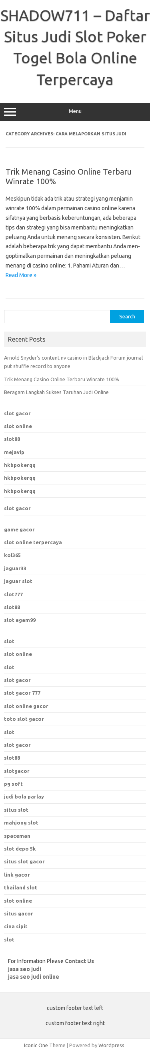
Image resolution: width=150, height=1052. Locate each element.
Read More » (21, 275)
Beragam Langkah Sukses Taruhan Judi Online (56, 392)
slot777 (13, 594)
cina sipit (16, 926)
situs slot (16, 810)
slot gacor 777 (22, 693)
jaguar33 (15, 568)
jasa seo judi (24, 969)
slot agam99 (20, 620)
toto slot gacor (24, 719)
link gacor (17, 874)
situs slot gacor (24, 861)
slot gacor (17, 413)
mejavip (14, 452)
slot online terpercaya (33, 542)
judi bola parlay (24, 796)
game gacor (19, 529)
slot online (18, 426)
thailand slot (20, 887)
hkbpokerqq (20, 465)
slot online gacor (26, 706)
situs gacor (18, 913)
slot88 (12, 439)
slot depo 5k (20, 848)
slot (9, 641)
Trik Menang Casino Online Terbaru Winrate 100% (61, 379)
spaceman (17, 836)
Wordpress (111, 1045)
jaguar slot (18, 581)
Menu (75, 111)
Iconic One (36, 1045)
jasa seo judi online (33, 977)
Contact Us (79, 961)
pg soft (13, 783)
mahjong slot (21, 822)
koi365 (12, 555)
